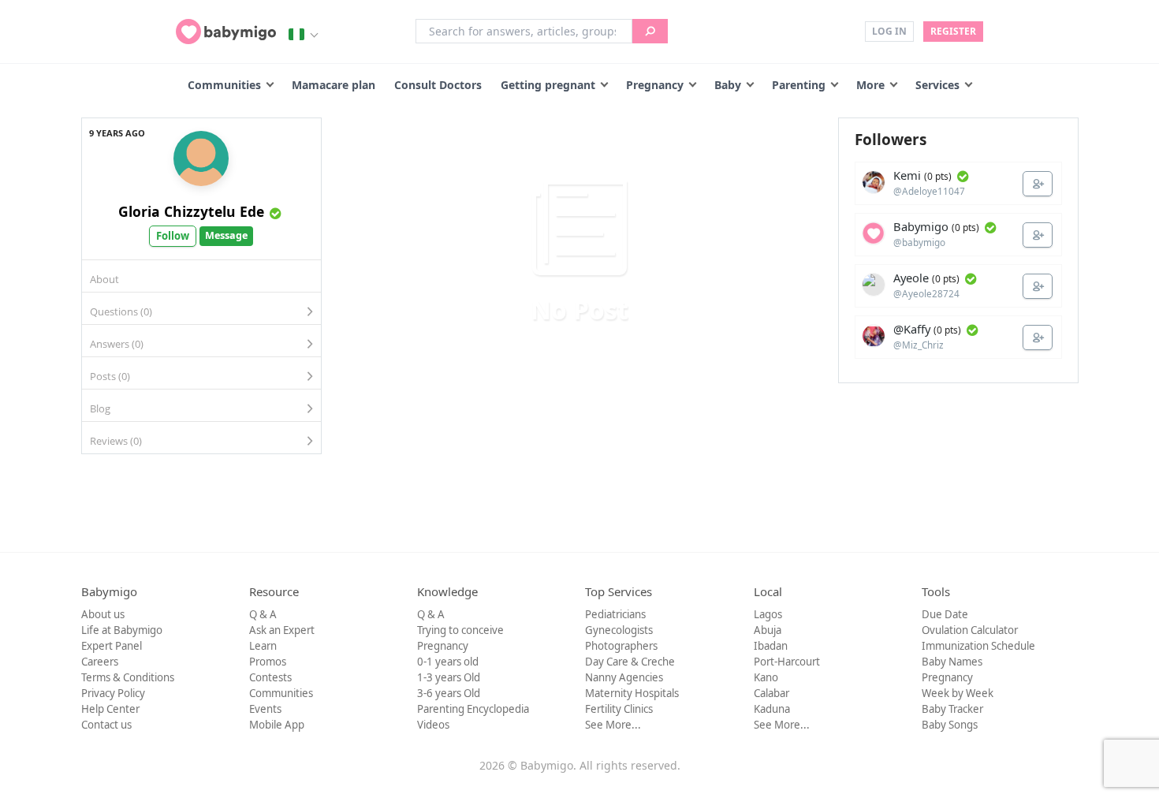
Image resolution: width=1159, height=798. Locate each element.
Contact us (106, 725)
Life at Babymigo (121, 630)
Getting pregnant (548, 84)
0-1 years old (448, 661)
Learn (263, 646)
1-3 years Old (448, 677)
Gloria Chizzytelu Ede (191, 211)
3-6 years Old (448, 693)
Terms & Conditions (127, 677)
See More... (613, 725)
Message (226, 235)
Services (937, 84)
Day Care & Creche (630, 661)
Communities (224, 84)
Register (953, 31)
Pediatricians (615, 614)
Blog (100, 408)
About (104, 279)
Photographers (621, 646)
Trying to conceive (460, 630)
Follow (172, 236)
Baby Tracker (952, 709)
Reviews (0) (116, 441)
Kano (766, 677)
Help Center (110, 709)
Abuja (767, 630)
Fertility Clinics (619, 709)
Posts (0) (110, 376)
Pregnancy (655, 84)
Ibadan (771, 646)
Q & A (263, 614)
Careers (99, 661)
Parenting (798, 84)
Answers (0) (116, 344)
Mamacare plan (333, 84)
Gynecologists (619, 630)
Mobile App (276, 725)
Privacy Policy (113, 693)
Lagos (768, 614)
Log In (889, 31)
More (870, 84)
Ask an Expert (282, 630)
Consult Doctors (438, 84)
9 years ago (117, 133)
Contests (270, 677)
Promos (267, 661)
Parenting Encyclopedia (473, 709)
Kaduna (772, 709)
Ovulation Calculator (970, 630)
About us (103, 614)
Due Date (945, 614)
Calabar (771, 693)
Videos (433, 725)
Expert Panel (111, 646)
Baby (727, 84)
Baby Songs (950, 725)
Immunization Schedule (978, 646)
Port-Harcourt (787, 661)
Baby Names (952, 661)
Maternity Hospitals (632, 693)
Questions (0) (121, 311)
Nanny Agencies (624, 677)
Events (265, 709)
